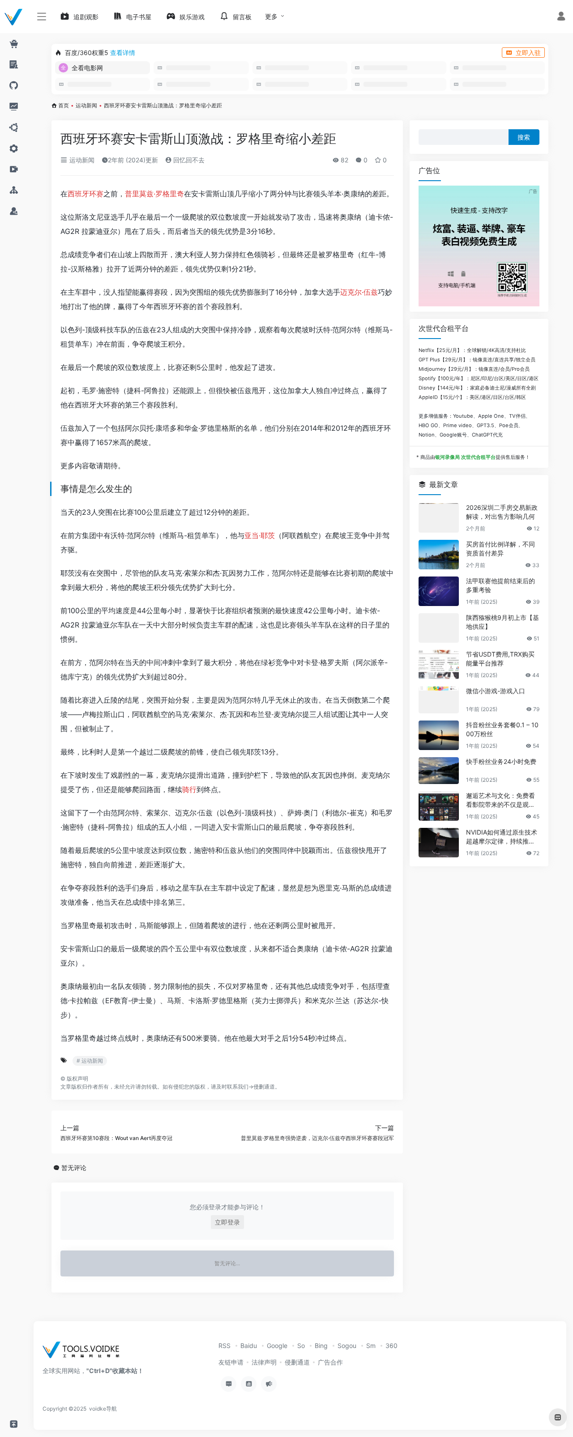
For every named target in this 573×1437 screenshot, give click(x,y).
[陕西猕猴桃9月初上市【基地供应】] (439, 628)
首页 (63, 105)
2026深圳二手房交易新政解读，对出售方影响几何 (502, 512)
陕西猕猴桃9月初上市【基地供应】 (502, 622)
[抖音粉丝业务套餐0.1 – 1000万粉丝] (439, 735)
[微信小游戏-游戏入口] (439, 700)
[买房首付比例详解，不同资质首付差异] (439, 554)
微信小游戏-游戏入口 (495, 691)
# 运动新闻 (90, 1060)
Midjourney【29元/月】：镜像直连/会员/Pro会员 (474, 369)
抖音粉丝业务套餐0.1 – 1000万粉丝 (502, 729)
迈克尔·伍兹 (359, 292)
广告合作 (330, 1362)
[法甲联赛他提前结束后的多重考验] (439, 591)
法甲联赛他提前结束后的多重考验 (500, 585)
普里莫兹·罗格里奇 (154, 193)
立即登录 (227, 1222)
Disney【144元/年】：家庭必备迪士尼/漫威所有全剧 (477, 388)
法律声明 (264, 1362)
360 (391, 1345)
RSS (224, 1345)
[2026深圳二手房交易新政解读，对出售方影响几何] (439, 518)
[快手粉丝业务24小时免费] (439, 770)
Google (277, 1345)
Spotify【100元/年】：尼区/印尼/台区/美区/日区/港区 (479, 378)
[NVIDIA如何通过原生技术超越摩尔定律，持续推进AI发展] (439, 842)
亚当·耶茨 (259, 535)
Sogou (347, 1345)
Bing (321, 1345)
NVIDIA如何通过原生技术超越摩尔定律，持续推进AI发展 (502, 837)
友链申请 (231, 1362)
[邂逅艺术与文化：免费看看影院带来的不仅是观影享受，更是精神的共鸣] (439, 806)
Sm (371, 1345)
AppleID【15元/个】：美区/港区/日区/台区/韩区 (472, 397)
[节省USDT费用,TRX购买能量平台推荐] (439, 664)
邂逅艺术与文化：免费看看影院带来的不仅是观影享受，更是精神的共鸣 (500, 800)
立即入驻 (528, 52)
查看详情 (122, 52)
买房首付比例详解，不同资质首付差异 (500, 548)
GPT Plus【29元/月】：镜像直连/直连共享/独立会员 (477, 359)
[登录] (561, 17)
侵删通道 (264, 1086)
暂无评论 (73, 1167)
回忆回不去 (188, 160)
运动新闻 (86, 105)
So (301, 1345)
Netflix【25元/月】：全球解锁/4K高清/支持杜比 (472, 350)
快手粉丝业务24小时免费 (501, 761)
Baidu (248, 1345)
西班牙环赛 (85, 193)
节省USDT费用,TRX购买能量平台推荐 (500, 658)
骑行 (189, 789)
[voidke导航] (84, 1352)
